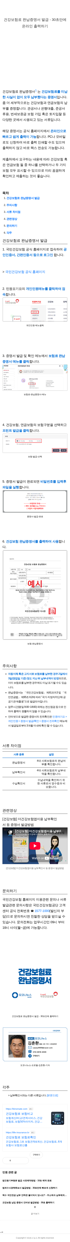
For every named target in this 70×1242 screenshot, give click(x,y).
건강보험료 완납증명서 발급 (23, 198)
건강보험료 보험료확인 (21, 1137)
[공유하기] (16, 1160)
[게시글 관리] (23, 1160)
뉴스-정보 (25, 32)
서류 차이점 (14, 211)
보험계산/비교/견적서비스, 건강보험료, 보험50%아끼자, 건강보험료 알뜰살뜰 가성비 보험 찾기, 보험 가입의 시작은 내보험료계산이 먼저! (25, 1120)
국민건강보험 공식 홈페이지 (25, 272)
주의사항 (12, 205)
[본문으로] (52, 1095)
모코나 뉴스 (32, 1238)
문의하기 (12, 225)
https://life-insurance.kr (17, 1132)
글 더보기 (35, 1214)
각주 (9, 232)
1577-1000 (42, 911)
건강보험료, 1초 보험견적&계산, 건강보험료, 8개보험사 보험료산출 (34, 1143)
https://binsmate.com (16, 1109)
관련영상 (12, 218)
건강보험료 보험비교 (19, 1113)
